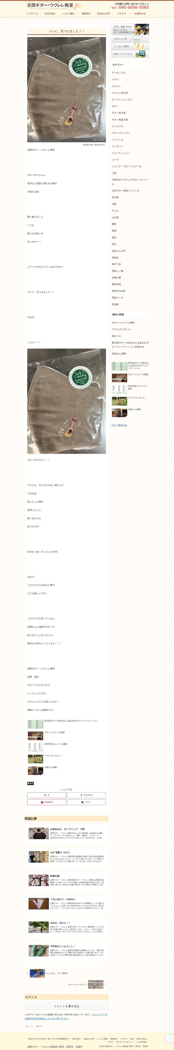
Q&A (132, 1039)
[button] (86, 802)
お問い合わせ (141, 1039)
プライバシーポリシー (125, 1042)
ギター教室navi (119, 425)
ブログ (110, 1042)
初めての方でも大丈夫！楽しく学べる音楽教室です (48, 1039)
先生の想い (76, 1039)
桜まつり (116, 336)
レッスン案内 (102, 1039)
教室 (31, 783)
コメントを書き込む (67, 1006)
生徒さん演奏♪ (119, 353)
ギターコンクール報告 (123, 322)
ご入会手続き (141, 1042)
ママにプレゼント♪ (121, 329)
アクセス (123, 1039)
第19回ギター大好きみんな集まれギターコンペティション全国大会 (130, 344)
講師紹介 (114, 1039)
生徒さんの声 (89, 1039)
